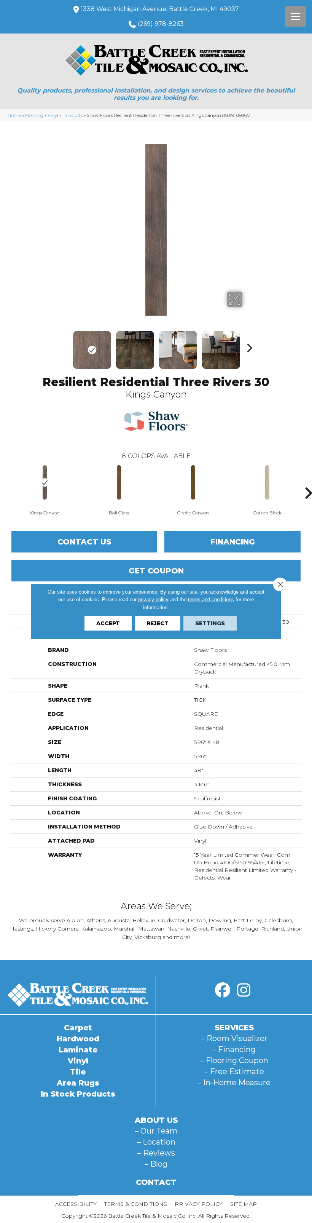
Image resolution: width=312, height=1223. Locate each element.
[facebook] (222, 990)
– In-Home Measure (234, 1082)
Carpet (78, 1027)
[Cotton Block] (267, 482)
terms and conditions (211, 599)
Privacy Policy (199, 1204)
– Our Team (156, 1130)
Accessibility (76, 1204)
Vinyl (53, 115)
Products (72, 115)
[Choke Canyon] (193, 482)
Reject (157, 623)
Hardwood (78, 1038)
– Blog (156, 1164)
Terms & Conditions (135, 1204)
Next (247, 346)
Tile (78, 1071)
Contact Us (84, 541)
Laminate (78, 1049)
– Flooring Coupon (234, 1060)
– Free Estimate (234, 1071)
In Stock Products (78, 1093)
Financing (232, 541)
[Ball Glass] (119, 482)
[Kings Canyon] (45, 482)
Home (14, 115)
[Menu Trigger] (295, 16)
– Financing (234, 1049)
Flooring (34, 115)
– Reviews (156, 1153)
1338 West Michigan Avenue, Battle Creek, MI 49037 (160, 9)
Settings (210, 623)
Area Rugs (78, 1082)
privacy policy (153, 599)
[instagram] (243, 990)
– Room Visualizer (234, 1038)
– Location (156, 1141)
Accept (108, 623)
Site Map (243, 1204)
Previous (64, 346)
